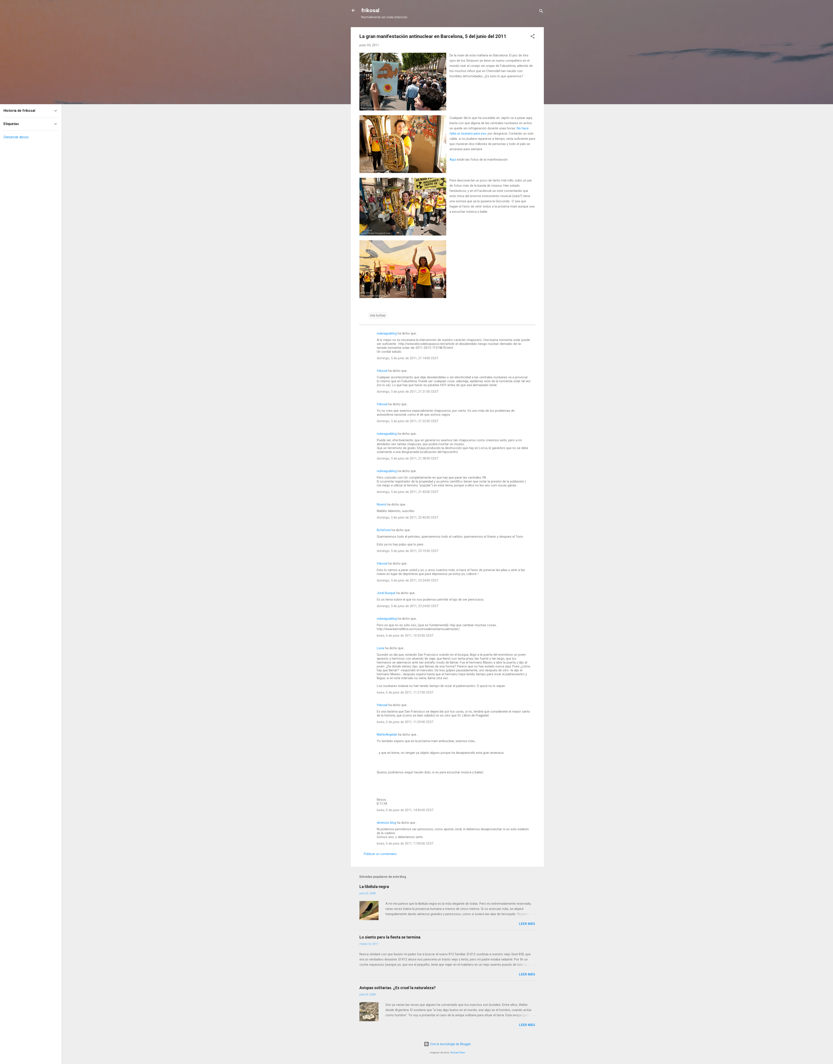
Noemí (381, 504)
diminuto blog (386, 823)
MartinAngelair (387, 734)
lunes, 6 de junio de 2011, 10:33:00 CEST (405, 635)
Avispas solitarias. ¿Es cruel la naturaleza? (397, 987)
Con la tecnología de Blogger (450, 1044)
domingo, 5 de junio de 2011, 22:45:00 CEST (408, 517)
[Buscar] (541, 11)
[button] (532, 37)
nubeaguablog (387, 333)
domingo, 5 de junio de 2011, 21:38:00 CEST (408, 458)
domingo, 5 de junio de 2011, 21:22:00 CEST (408, 421)
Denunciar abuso (16, 137)
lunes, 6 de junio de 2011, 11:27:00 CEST (405, 692)
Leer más (527, 924)
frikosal (370, 10)
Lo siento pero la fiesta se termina (389, 937)
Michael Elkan (457, 1052)
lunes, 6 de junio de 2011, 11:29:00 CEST (405, 722)
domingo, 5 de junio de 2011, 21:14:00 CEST (408, 358)
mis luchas (377, 315)
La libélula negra (374, 886)
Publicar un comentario (380, 854)
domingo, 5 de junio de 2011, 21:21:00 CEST (408, 392)
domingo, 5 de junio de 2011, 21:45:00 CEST (408, 492)
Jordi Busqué (386, 593)
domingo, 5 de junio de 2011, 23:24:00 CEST (408, 580)
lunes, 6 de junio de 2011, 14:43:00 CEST (405, 810)
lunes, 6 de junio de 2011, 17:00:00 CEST (405, 843)
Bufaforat (384, 530)
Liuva (380, 648)
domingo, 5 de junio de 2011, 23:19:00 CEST (408, 551)
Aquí (452, 159)
